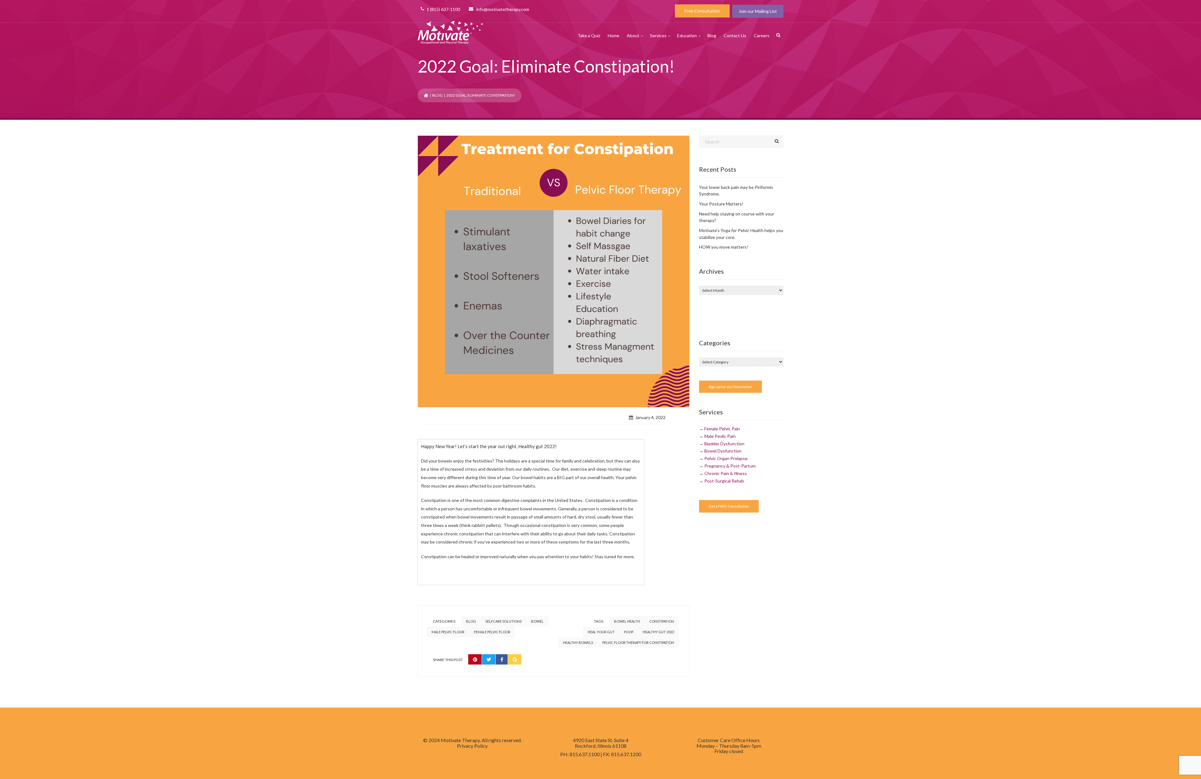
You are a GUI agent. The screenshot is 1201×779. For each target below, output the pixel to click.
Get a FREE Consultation (729, 506)
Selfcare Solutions (503, 621)
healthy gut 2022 (658, 632)
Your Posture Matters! (721, 203)
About (633, 35)
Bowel (537, 621)
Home (613, 35)
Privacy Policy (472, 746)
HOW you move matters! (723, 247)
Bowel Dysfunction (723, 450)
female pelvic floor (492, 632)
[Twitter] (489, 659)
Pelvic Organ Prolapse (725, 458)
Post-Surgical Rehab (724, 480)
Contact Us (735, 35)
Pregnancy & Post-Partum (730, 465)
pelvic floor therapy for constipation (638, 642)
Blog (711, 35)
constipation (661, 621)
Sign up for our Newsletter (730, 386)
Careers (761, 35)
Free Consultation (702, 10)
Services (658, 35)
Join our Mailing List (758, 11)
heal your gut (601, 632)
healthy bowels (578, 642)
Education (687, 35)
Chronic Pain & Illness (725, 473)
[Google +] (515, 659)
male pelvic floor (448, 632)
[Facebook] (501, 659)
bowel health (627, 621)
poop (628, 632)
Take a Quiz (589, 35)
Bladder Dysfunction (724, 443)
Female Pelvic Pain (722, 428)
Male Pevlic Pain (720, 436)
